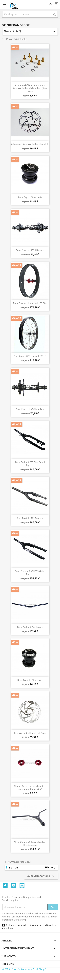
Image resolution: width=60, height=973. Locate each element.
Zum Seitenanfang (40, 876)
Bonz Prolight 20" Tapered (30, 518)
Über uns (8, 964)
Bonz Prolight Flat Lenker (30, 627)
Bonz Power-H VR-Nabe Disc (30, 409)
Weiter (51, 868)
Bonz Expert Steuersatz (30, 197)
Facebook (5, 885)
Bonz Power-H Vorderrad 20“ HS (30, 356)
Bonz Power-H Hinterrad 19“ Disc (30, 303)
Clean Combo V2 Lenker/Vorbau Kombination (30, 844)
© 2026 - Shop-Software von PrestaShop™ (24, 969)
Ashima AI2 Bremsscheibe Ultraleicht (30, 144)
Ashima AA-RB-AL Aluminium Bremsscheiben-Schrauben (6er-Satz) (30, 88)
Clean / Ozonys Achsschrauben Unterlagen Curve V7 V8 (30, 788)
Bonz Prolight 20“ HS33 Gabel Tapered (30, 573)
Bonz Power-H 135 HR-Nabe (30, 250)
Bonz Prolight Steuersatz (30, 680)
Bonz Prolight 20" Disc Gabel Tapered (30, 464)
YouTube (13, 885)
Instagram (22, 885)
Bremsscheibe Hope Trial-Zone (30, 733)
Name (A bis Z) (30, 31)
